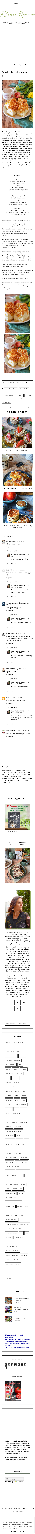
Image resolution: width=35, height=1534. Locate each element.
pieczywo (25, 1211)
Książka (16, 1082)
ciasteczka (9, 1149)
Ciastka (8, 1047)
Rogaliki (9, 1109)
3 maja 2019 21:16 (20, 634)
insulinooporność (12, 1184)
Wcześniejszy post (25, 407)
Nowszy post (8, 407)
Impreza (19, 395)
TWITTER (17, 1508)
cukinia (8, 1153)
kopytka (21, 1193)
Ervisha (9, 541)
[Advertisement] (17, 45)
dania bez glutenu (12, 1157)
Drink (8, 1069)
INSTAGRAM (30, 1508)
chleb (24, 1144)
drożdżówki (10, 1171)
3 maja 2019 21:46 (20, 669)
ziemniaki (24, 1255)
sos (26, 1233)
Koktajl (15, 1078)
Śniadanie (16, 1259)
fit (26, 1175)
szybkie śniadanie (12, 1242)
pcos (26, 1206)
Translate (21, 1482)
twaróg (20, 399)
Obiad (24, 1095)
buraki (19, 1140)
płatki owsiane (18, 1228)
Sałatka (23, 1109)
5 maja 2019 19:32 (23, 731)
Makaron (9, 1091)
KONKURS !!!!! (10, 1073)
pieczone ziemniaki (12, 1211)
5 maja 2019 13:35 (18, 698)
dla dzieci (9, 1162)
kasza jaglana (11, 1193)
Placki (8, 1104)
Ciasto (5, 392)
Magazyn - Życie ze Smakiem (15, 1087)
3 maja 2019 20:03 (19, 570)
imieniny (23, 1180)
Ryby (16, 1109)
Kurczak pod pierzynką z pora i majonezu (21, 1309)
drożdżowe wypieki (12, 1166)
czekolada (17, 1153)
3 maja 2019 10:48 (18, 541)
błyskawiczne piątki (12, 1144)
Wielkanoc (6, 402)
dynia (14, 1175)
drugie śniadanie (23, 1171)
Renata (8, 698)
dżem (21, 1175)
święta (12, 399)
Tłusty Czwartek (11, 1122)
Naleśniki (9, 1095)
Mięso (17, 1091)
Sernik (5, 399)
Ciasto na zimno (11, 1056)
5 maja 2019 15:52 (20, 555)
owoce (20, 1206)
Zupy (18, 1135)
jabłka (23, 1184)
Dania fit (22, 1056)
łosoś (8, 1259)
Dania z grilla (10, 1064)
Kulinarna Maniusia (18, 554)
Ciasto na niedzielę (12, 1051)
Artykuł (8, 1042)
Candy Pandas (11, 731)
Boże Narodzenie (11, 388)
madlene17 (10, 634)
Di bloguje (10, 669)
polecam (28, 395)
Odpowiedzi (12, 551)
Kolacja (23, 1078)
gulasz (15, 1180)
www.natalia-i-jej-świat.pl (15, 603)
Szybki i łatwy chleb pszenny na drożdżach (21, 1300)
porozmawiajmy (20, 1215)
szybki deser (19, 1237)
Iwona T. (9, 570)
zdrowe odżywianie (12, 1250)
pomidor (9, 1215)
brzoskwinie (24, 388)
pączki (8, 1228)
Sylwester (16, 1113)
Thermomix (9, 1118)
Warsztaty (23, 1122)
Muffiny (24, 1091)
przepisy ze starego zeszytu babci (17, 1224)
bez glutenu (10, 1140)
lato (22, 1197)
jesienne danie (17, 1188)
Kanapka (20, 1073)
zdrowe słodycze (12, 1255)
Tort (17, 1118)
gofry (8, 1180)
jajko (8, 1188)
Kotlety (8, 1082)
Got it (22, 1531)
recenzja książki (11, 1233)
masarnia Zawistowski (13, 1202)
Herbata (15, 1069)
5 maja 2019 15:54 (20, 712)
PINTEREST (19, 1511)
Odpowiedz (10, 547)
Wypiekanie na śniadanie (14, 1131)
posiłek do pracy (11, 1219)
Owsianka (9, 1100)
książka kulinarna (12, 1197)
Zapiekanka (10, 1135)
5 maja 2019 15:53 (20, 619)
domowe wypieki (8, 395)
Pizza (23, 1100)
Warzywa (9, 1126)
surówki (9, 1237)
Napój (17, 1095)
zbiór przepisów (11, 1246)
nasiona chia (10, 1206)
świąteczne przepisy (13, 1264)
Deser (12, 392)
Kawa (8, 1078)
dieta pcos (24, 1157)
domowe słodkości (23, 392)
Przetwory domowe (20, 1104)
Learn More (14, 1531)
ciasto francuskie (22, 1149)
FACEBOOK (8, 1508)
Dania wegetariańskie (13, 1060)
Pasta (17, 1100)
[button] (17, 3)
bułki (26, 1140)
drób (7, 1175)
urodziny (29, 399)
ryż (21, 1233)
